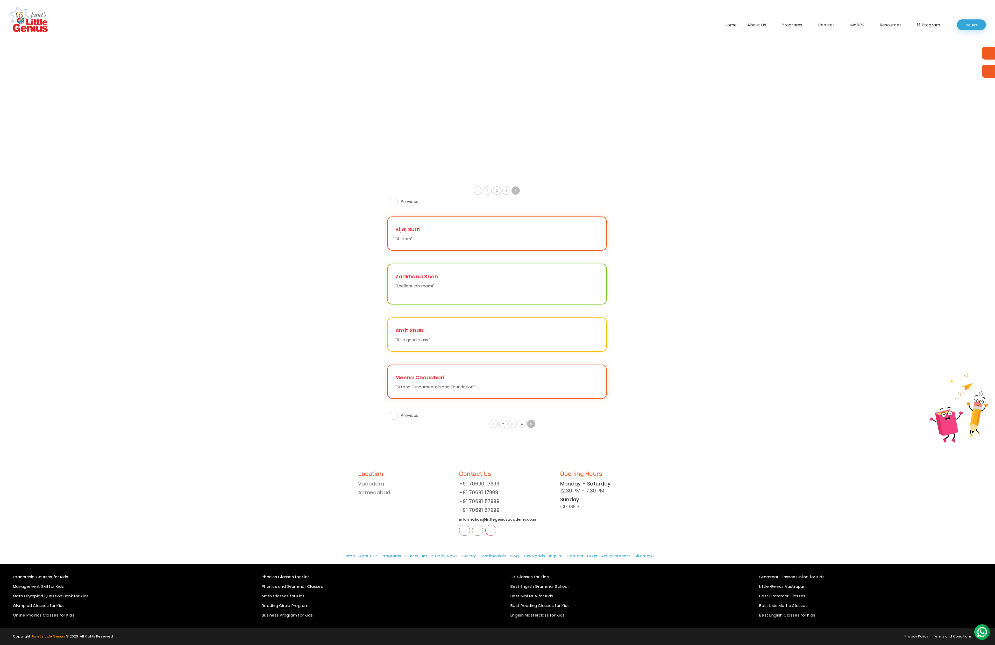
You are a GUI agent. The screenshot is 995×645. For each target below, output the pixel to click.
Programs (791, 25)
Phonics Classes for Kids (286, 576)
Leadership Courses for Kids (40, 576)
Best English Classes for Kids (787, 615)
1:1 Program (928, 25)
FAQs (592, 556)
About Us (756, 25)
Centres (826, 25)
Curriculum (416, 556)
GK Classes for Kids (529, 576)
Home (730, 25)
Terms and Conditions (952, 636)
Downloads (534, 556)
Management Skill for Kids (38, 586)
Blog (514, 556)
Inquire (971, 25)
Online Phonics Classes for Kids (43, 615)
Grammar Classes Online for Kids (792, 576)
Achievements (616, 556)
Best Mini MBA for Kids (531, 596)
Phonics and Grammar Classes (292, 586)
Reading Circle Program (285, 605)
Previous (409, 202)
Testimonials (493, 556)
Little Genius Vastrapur (782, 586)
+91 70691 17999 (478, 492)
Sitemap (643, 556)
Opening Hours (581, 473)
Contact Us (475, 473)
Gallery (469, 556)
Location (370, 473)
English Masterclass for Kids (537, 615)
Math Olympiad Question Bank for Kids (51, 596)
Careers (575, 556)
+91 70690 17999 (479, 483)
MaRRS (857, 25)
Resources (890, 25)
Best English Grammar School (539, 586)
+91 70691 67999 (479, 510)
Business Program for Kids (287, 615)
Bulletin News (444, 556)
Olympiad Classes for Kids (39, 605)
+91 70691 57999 (479, 501)
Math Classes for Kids (283, 596)
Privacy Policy (916, 636)
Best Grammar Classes (782, 596)
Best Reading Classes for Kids (540, 605)
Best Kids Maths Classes (783, 605)
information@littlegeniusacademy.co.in (497, 519)
